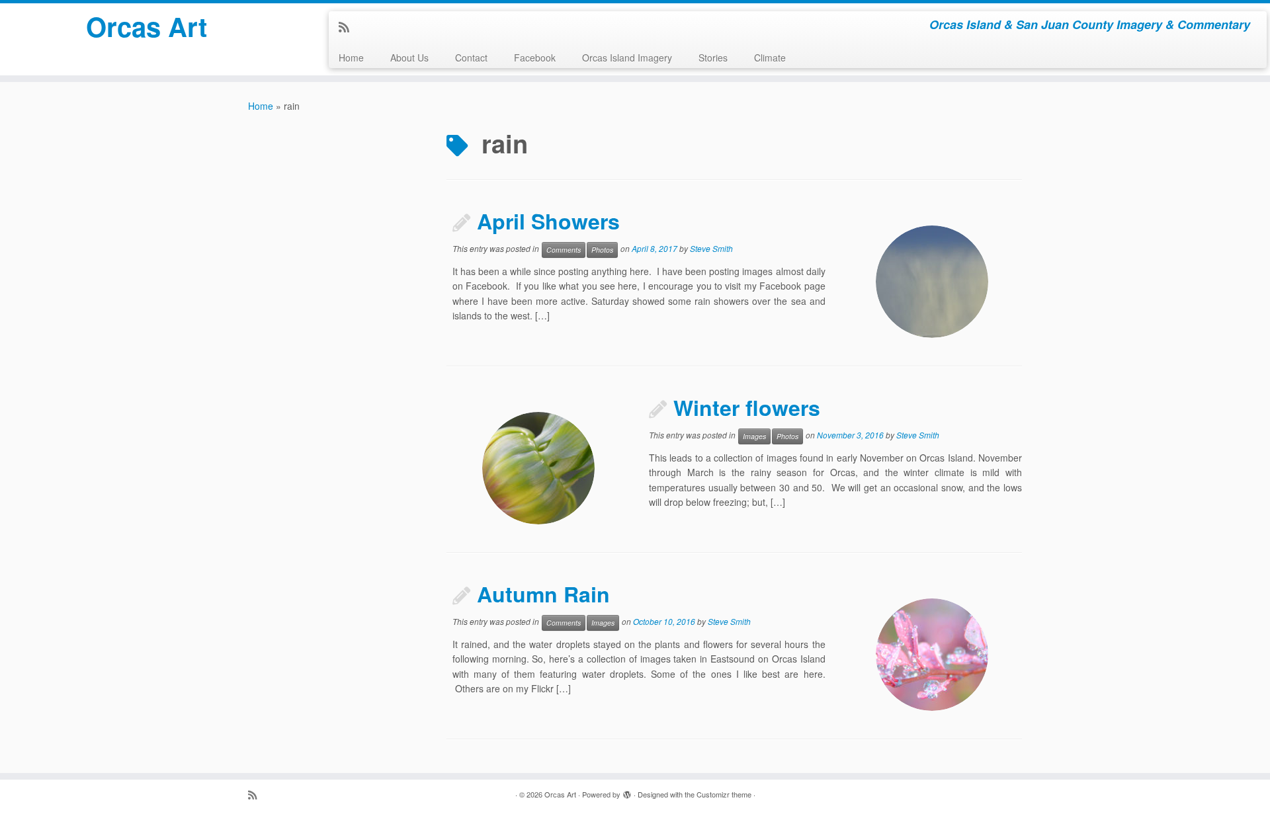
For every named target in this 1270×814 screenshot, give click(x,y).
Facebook (535, 57)
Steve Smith (711, 248)
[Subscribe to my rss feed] (348, 26)
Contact (471, 57)
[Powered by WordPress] (627, 791)
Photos (602, 250)
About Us (409, 57)
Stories (713, 57)
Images (754, 436)
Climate (770, 57)
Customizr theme (724, 794)
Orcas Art (146, 26)
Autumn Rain (543, 594)
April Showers (548, 221)
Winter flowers (746, 407)
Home (351, 57)
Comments (563, 250)
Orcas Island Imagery (627, 57)
